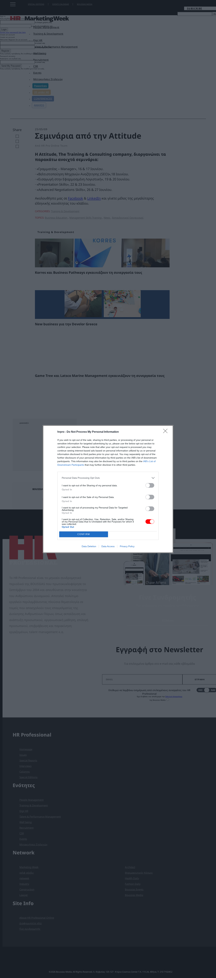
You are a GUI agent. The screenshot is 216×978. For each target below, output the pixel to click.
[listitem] (108, 478)
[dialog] (108, 489)
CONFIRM (83, 534)
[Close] (166, 432)
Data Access (108, 546)
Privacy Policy (127, 546)
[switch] (149, 485)
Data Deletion (89, 546)
